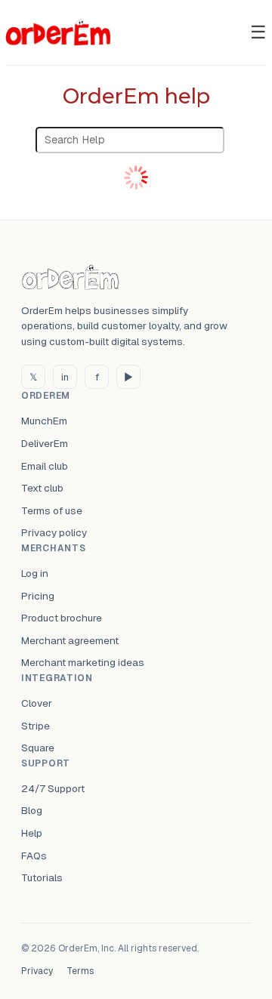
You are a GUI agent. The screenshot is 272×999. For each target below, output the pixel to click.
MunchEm (44, 420)
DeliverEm (44, 443)
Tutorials (42, 877)
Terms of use (51, 510)
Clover (36, 703)
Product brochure (61, 617)
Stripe (35, 725)
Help (31, 833)
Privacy (37, 971)
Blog (31, 810)
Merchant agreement (70, 640)
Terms (80, 971)
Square (37, 747)
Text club (42, 488)
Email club (44, 466)
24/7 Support (53, 788)
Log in (34, 573)
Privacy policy (54, 532)
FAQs (34, 855)
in (65, 377)
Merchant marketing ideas (82, 662)
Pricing (37, 596)
